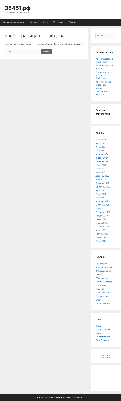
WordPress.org (102, 340)
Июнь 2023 (100, 168)
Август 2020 (101, 216)
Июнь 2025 (100, 139)
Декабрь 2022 (102, 176)
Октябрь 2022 (102, 183)
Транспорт (73, 22)
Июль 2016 (100, 241)
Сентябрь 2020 (102, 212)
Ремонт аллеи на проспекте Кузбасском (103, 75)
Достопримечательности (13, 22)
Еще (84, 22)
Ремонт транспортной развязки (102, 91)
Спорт (45, 22)
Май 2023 (100, 172)
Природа (99, 289)
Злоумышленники (104, 271)
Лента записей (102, 329)
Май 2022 (100, 197)
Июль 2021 (100, 208)
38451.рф (17, 8)
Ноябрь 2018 (101, 234)
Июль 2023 (100, 165)
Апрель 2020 (101, 223)
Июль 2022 (100, 194)
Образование (58, 22)
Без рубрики (101, 264)
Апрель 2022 (101, 201)
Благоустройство (103, 267)
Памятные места (103, 282)
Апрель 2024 (101, 154)
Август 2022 (101, 190)
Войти (98, 326)
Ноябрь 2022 (101, 179)
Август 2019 (101, 230)
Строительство (102, 303)
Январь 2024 (101, 158)
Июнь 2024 (100, 147)
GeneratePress (78, 397)
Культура (34, 22)
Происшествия (102, 292)
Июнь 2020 (100, 219)
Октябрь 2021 (102, 205)
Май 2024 (100, 150)
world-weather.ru (106, 355)
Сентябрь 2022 (102, 187)
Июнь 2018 (100, 237)
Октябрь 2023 (102, 161)
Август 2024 (101, 143)
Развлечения (101, 296)
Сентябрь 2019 (102, 226)
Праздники (100, 285)
